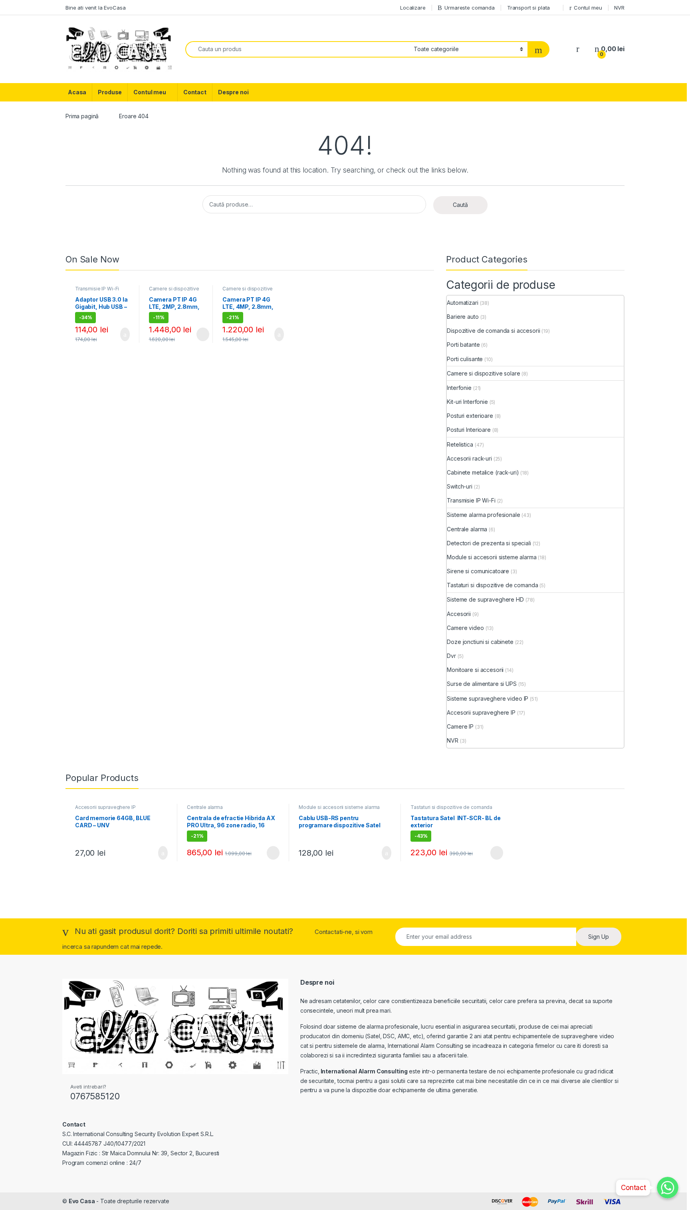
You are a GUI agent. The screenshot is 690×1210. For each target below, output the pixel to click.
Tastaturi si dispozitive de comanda (492, 585)
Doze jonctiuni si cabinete (480, 641)
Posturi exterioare (470, 415)
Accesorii (459, 613)
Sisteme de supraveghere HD (485, 599)
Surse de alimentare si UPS (481, 683)
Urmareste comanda (469, 7)
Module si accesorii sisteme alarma (491, 557)
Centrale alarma (467, 529)
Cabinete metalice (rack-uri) (483, 472)
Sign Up (598, 936)
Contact (194, 92)
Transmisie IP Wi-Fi (97, 289)
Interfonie (459, 387)
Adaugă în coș (120, 334)
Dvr (451, 655)
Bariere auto (462, 316)
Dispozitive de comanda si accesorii (493, 330)
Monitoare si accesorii (475, 669)
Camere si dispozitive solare (174, 291)
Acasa (77, 92)
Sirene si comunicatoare (478, 571)
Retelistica (460, 444)
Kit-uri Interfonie (467, 401)
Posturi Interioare (468, 429)
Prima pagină (82, 116)
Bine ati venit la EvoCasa (95, 7)
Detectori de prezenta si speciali (489, 543)
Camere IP (460, 726)
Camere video (465, 627)
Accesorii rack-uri (469, 458)
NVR (619, 7)
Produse (110, 92)
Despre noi (233, 92)
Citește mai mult (200, 334)
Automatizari (462, 302)
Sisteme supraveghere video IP (487, 698)
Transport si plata (528, 7)
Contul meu (588, 7)
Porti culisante (465, 359)
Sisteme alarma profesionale (483, 514)
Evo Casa (82, 1201)
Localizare (413, 7)
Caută (460, 204)
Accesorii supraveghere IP (481, 712)
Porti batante (463, 344)
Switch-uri (459, 486)
